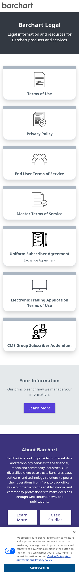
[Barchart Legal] (17, 6)
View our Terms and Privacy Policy (43, 558)
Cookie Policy (55, 556)
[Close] (74, 532)
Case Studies (55, 517)
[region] (39, 551)
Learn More (39, 408)
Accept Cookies (39, 567)
